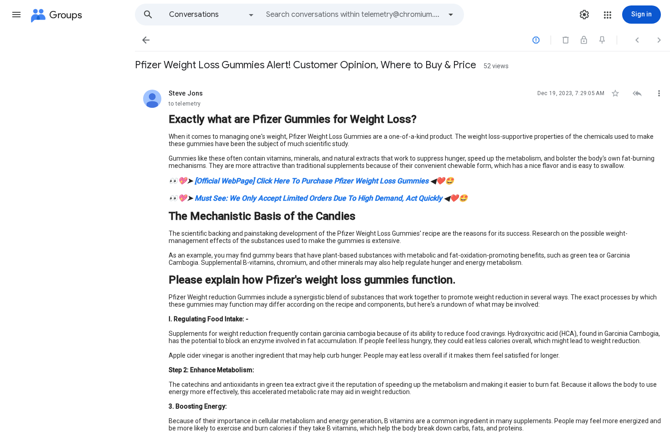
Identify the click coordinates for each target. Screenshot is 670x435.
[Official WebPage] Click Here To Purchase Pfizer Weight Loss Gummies (311, 181)
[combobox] (354, 14)
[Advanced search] (451, 14)
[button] (16, 14)
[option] (212, 14)
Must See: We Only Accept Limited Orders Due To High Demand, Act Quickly (318, 198)
